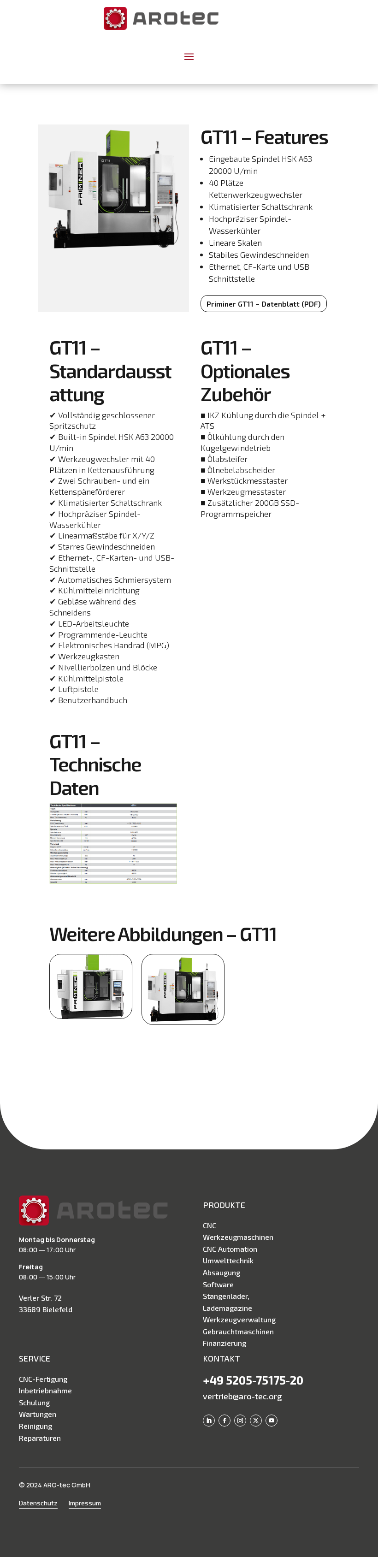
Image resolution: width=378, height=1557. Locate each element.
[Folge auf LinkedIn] (209, 1421)
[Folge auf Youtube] (272, 1421)
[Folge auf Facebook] (224, 1421)
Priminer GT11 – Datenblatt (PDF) (264, 303)
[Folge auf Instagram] (240, 1421)
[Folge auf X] (256, 1421)
